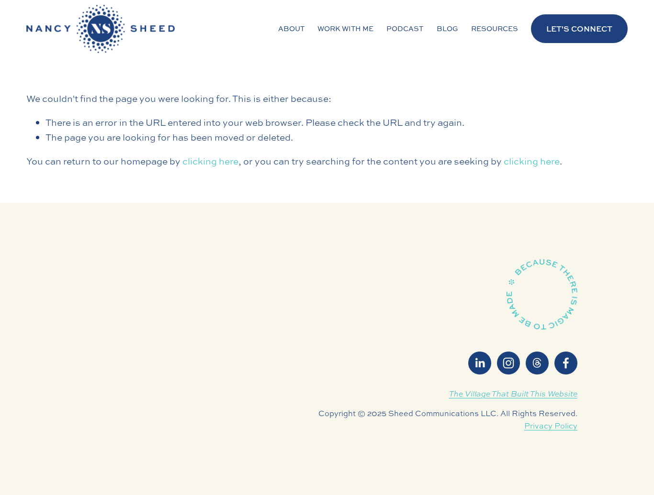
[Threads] (537, 363)
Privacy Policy (550, 425)
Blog (447, 28)
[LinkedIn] (479, 363)
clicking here (210, 161)
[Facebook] (565, 363)
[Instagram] (508, 363)
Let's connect (579, 28)
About (291, 28)
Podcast (404, 28)
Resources (494, 28)
